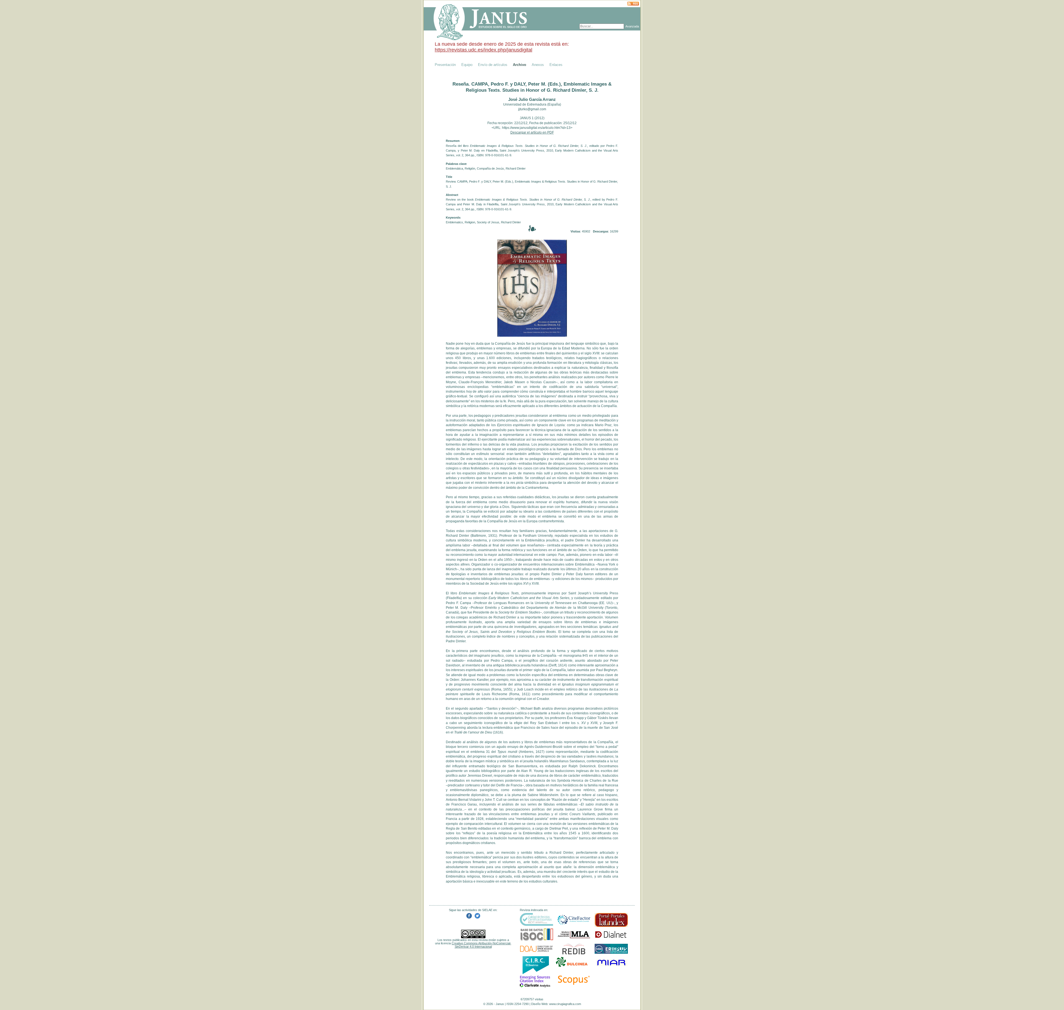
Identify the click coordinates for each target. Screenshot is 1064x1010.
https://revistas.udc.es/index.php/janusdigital (483, 50)
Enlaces (555, 65)
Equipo (466, 65)
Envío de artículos (492, 65)
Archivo (519, 65)
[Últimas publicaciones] (633, 4)
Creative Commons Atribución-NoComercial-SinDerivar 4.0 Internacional (481, 945)
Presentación (445, 65)
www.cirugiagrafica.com (565, 1004)
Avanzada (632, 26)
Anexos (538, 65)
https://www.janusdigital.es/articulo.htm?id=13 (536, 128)
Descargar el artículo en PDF (532, 132)
